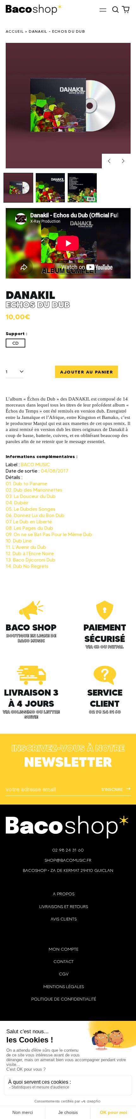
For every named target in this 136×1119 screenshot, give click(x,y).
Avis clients (64, 919)
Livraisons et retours (63, 906)
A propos (63, 894)
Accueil (15, 31)
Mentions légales (63, 986)
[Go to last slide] (109, 161)
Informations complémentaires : (41, 456)
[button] (116, 10)
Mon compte (63, 949)
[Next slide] (123, 161)
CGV (64, 974)
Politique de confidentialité (63, 999)
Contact (63, 961)
